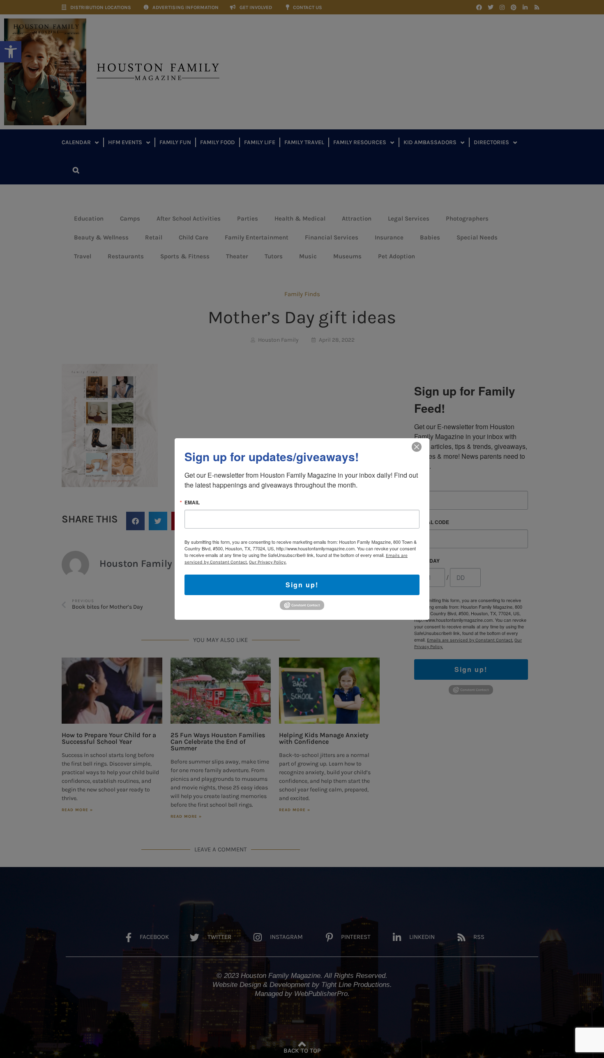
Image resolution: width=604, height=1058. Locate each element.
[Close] (416, 447)
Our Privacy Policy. (267, 562)
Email (192, 502)
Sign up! (302, 584)
